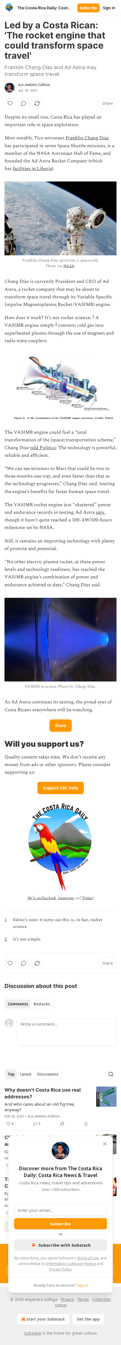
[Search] (110, 1074)
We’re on (34, 898)
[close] (104, 1143)
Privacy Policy (60, 1269)
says (100, 512)
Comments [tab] (18, 1004)
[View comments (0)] (23, 103)
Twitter (87, 898)
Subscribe (88, 7)
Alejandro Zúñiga (34, 85)
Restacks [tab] (41, 1004)
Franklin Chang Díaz (87, 138)
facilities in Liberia (32, 168)
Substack (32, 1333)
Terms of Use (87, 1257)
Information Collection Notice (71, 1263)
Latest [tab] (26, 1074)
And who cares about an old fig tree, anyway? (40, 1106)
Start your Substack (45, 1319)
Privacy (67, 1299)
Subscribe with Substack (65, 1245)
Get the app (88, 1319)
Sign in (109, 7)
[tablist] (29, 1004)
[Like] (10, 103)
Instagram (66, 898)
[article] (60, 1107)
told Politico (43, 447)
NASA (68, 266)
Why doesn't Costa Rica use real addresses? (43, 1093)
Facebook (48, 898)
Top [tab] (11, 1074)
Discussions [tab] (47, 1074)
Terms (83, 1299)
